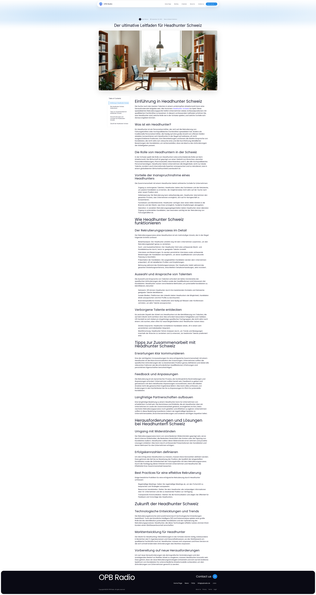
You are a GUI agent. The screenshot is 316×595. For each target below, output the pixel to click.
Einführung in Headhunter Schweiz (119, 103)
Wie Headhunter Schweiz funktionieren (117, 107)
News (187, 583)
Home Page (178, 583)
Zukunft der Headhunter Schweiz (119, 123)
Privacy (205, 589)
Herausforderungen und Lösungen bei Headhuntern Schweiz (117, 118)
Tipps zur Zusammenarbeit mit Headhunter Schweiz (118, 112)
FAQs (193, 583)
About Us (198, 589)
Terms (210, 589)
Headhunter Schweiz (181, 109)
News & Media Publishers (170, 19)
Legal (215, 589)
